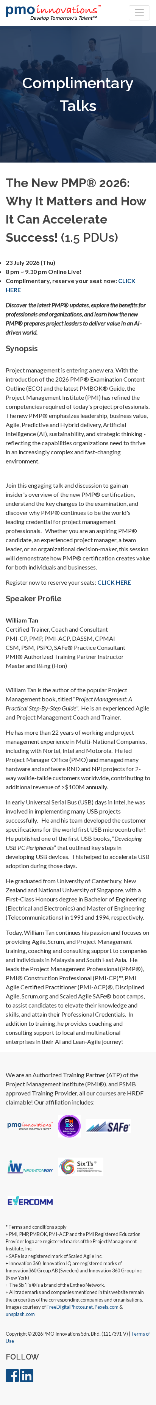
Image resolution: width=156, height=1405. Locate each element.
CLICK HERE (114, 582)
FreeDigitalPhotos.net (70, 1307)
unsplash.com (20, 1314)
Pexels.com (107, 1307)
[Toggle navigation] (139, 12)
